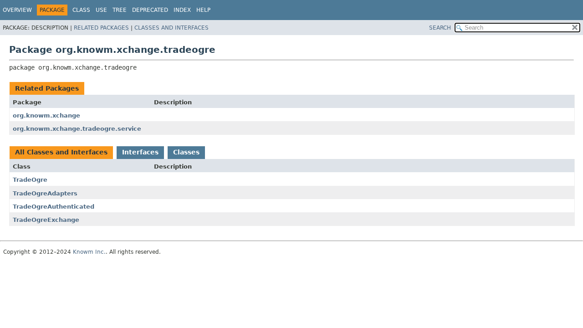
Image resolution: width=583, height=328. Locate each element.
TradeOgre (30, 179)
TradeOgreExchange (46, 219)
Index (182, 10)
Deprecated (150, 10)
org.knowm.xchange (46, 115)
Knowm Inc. (89, 252)
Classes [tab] (186, 152)
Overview (17, 10)
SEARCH (440, 28)
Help (203, 10)
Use (101, 10)
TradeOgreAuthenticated (53, 206)
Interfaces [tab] (140, 152)
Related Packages (101, 28)
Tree (120, 10)
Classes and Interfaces (171, 28)
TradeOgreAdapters (45, 193)
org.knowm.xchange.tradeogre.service (77, 128)
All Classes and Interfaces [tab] (61, 152)
